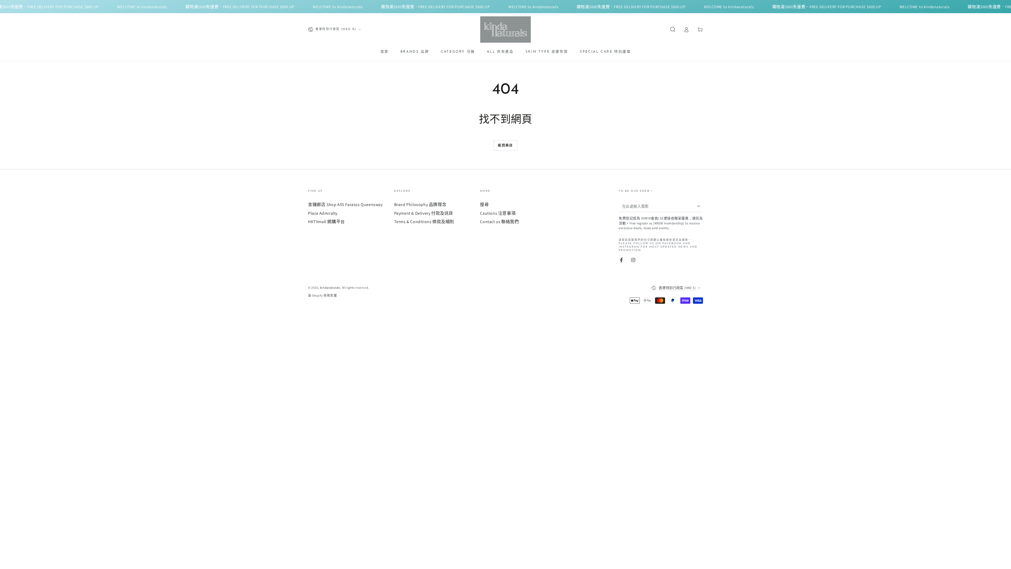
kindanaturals (330, 288)
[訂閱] (700, 206)
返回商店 (505, 145)
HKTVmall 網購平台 (326, 221)
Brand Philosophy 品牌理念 (420, 204)
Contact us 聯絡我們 (499, 221)
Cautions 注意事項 (498, 213)
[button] (673, 29)
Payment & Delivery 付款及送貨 (423, 213)
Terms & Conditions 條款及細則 (424, 221)
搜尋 (484, 204)
